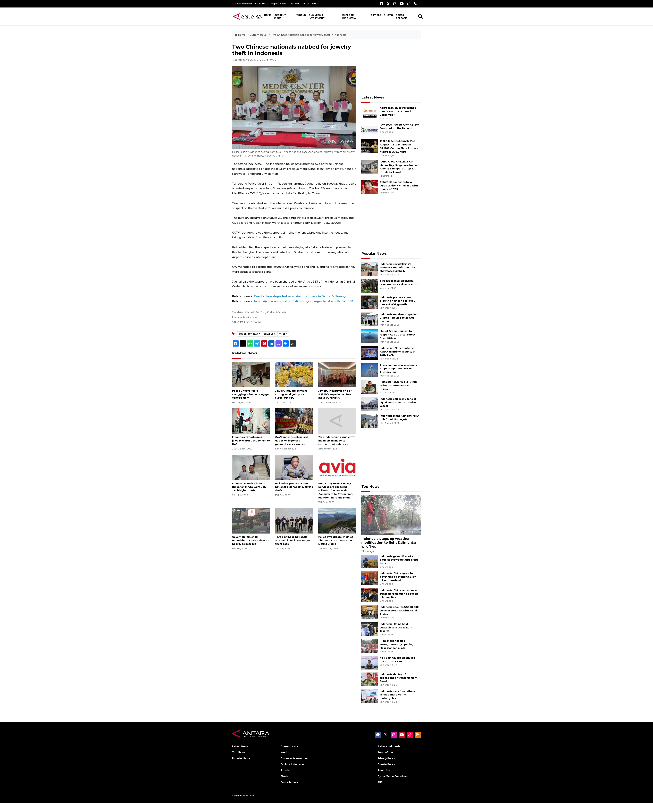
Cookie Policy (386, 764)
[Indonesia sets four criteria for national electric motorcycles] (369, 696)
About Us (384, 770)
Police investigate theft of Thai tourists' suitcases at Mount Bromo (335, 540)
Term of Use (386, 752)
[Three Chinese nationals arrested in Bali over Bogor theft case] (294, 520)
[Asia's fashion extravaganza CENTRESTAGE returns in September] (369, 112)
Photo (388, 15)
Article (376, 15)
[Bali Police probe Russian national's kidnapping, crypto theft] (294, 467)
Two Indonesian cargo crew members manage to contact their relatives (336, 441)
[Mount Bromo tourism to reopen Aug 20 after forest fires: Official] (369, 336)
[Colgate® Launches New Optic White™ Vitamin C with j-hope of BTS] (369, 187)
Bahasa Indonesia (243, 3)
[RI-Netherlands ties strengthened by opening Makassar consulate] (369, 646)
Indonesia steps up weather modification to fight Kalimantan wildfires (389, 542)
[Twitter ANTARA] (388, 3)
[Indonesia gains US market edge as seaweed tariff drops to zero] (369, 561)
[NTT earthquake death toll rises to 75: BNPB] (369, 662)
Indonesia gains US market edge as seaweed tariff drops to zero (399, 560)
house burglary (249, 334)
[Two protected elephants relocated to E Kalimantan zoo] (369, 285)
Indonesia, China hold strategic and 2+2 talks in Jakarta (396, 627)
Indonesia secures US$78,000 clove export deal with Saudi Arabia (399, 610)
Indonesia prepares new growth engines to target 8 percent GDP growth (397, 301)
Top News (294, 3)
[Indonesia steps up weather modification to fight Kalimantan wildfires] (391, 515)
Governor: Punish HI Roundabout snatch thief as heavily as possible (250, 540)
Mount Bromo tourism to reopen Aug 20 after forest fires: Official (397, 335)
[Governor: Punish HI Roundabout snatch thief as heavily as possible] (251, 520)
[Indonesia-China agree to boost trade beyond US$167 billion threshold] (369, 578)
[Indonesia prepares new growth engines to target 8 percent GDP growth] (369, 302)
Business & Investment (317, 16)
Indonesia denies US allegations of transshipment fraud (398, 678)
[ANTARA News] (247, 16)
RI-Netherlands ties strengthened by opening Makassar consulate (396, 644)
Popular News (278, 3)
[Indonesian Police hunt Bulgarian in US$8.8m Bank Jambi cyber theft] (251, 467)
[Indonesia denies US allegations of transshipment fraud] (369, 679)
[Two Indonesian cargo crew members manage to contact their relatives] (337, 420)
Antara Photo (309, 3)
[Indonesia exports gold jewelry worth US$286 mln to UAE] (251, 420)
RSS (380, 782)
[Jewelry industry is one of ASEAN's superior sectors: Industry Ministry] (337, 374)
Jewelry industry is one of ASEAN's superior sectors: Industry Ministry (335, 394)
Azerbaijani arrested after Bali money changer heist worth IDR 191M (303, 301)
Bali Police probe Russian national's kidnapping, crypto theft (294, 487)
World (301, 15)
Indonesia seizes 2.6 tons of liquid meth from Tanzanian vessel (398, 402)
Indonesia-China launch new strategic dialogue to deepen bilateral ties (399, 594)
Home (267, 15)
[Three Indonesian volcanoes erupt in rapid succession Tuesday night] (369, 370)
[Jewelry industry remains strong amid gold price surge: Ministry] (294, 374)
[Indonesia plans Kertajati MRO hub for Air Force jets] (369, 420)
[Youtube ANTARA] (402, 3)
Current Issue (280, 16)
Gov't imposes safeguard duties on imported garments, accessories (291, 441)
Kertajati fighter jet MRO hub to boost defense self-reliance (398, 385)
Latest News (261, 3)
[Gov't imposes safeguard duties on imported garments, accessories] (294, 420)
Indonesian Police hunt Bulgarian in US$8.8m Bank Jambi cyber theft (249, 487)
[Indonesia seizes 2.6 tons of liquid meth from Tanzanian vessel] (369, 403)
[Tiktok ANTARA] (408, 3)
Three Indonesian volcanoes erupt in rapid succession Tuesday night (398, 369)
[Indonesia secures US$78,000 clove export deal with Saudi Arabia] (369, 612)
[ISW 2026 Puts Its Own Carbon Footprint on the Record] (369, 129)
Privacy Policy (386, 758)
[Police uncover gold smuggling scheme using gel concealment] (251, 374)
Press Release (401, 16)
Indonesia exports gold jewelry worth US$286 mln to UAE (251, 441)
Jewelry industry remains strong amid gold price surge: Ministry (291, 394)
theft (283, 334)
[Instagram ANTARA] (394, 3)
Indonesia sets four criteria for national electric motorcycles (397, 695)
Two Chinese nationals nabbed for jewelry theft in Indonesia (308, 34)
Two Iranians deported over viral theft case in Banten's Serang (300, 296)
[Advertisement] (391, 67)
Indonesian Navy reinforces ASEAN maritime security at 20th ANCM (397, 352)
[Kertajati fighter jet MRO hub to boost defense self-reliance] (369, 386)
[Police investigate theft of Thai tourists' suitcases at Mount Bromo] (337, 520)
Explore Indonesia (349, 16)
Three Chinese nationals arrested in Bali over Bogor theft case (292, 540)
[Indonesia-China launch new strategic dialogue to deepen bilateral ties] (369, 595)
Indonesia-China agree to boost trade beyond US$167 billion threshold (398, 577)
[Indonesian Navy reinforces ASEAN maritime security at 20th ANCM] (369, 353)
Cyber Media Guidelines (393, 776)
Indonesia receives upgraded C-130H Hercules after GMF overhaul (398, 318)
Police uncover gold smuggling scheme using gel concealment (250, 394)
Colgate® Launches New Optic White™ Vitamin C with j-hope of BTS (399, 186)
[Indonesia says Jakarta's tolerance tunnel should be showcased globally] (369, 269)
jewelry (269, 334)
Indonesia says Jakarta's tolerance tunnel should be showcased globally (397, 268)
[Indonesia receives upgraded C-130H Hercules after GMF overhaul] (369, 319)
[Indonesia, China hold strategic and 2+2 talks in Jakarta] (369, 628)
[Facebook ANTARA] (381, 3)
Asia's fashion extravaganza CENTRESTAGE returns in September (398, 111)
